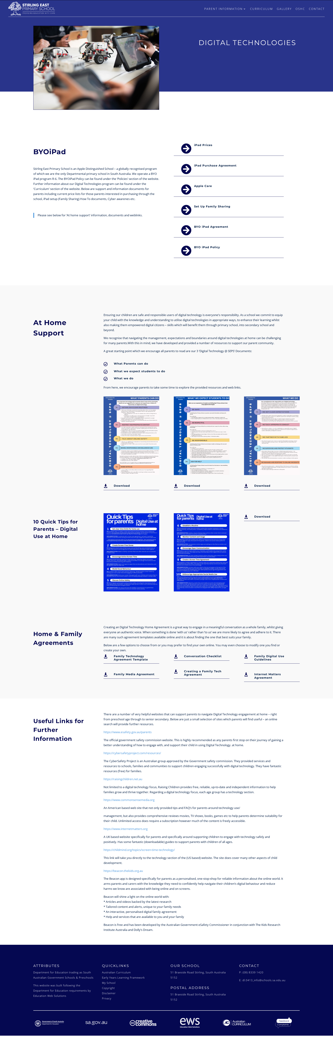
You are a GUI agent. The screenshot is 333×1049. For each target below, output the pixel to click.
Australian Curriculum (116, 972)
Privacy (106, 998)
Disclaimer (109, 993)
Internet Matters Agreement (267, 676)
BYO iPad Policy (207, 247)
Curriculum (261, 9)
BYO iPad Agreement (211, 226)
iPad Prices (203, 145)
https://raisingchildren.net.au (123, 779)
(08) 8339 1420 (253, 972)
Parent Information (223, 9)
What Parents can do (131, 363)
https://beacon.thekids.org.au (123, 871)
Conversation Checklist (203, 656)
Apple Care (203, 186)
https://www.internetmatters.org (126, 829)
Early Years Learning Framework (123, 977)
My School (109, 982)
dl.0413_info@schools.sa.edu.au (263, 980)
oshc (300, 9)
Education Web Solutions (49, 995)
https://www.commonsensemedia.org (129, 800)
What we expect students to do (139, 371)
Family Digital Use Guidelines (269, 658)
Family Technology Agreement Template (131, 658)
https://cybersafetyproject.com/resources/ (132, 753)
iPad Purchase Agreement (215, 165)
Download (122, 485)
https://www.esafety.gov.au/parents (128, 732)
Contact (317, 9)
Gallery (284, 9)
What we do (123, 378)
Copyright (108, 988)
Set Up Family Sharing (212, 206)
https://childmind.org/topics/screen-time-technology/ (139, 850)
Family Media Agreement (134, 674)
